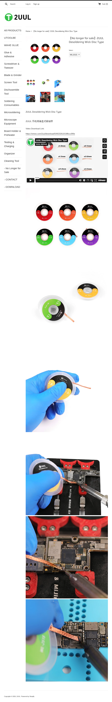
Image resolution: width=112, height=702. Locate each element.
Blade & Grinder (13, 75)
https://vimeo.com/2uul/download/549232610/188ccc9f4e (50, 134)
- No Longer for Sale (12, 170)
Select (71, 50)
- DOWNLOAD (12, 187)
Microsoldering (12, 112)
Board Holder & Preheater (12, 133)
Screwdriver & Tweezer (11, 65)
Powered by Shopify (27, 696)
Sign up (36, 4)
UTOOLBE (10, 37)
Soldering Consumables (11, 103)
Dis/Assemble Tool (11, 91)
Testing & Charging (9, 144)
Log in (28, 4)
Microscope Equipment (10, 121)
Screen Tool (10, 82)
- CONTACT (10, 179)
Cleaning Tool (11, 161)
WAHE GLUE (11, 45)
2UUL (18, 696)
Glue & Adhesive (9, 54)
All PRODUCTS (12, 30)
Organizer (9, 153)
